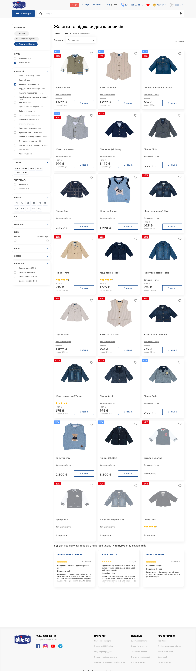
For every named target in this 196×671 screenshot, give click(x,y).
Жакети (23, 184)
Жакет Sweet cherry (70, 554)
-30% (17, 169)
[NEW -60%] (75, 128)
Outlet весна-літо (28, 277)
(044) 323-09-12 (46, 636)
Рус (115, 5)
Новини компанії (165, 652)
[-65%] (163, 190)
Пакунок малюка (139, 662)
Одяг (66, 33)
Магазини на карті (102, 641)
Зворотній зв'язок (139, 652)
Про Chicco (162, 641)
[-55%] (119, 251)
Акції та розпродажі (102, 652)
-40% (24, 169)
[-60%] (75, 251)
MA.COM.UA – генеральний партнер (110, 662)
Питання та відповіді (140, 657)
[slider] (15, 241)
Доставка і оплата (139, 641)
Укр (108, 5)
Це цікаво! (162, 657)
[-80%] (163, 498)
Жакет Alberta (155, 554)
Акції (74, 5)
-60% (39, 169)
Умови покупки (164, 662)
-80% (24, 173)
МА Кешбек (98, 5)
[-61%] (75, 313)
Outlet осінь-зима (28, 272)
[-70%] (119, 498)
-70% (17, 173)
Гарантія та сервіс (139, 646)
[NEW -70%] (163, 66)
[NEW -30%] (75, 66)
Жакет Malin (109, 554)
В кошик (84, 103)
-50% (32, 169)
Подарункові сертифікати (105, 657)
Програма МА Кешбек (103, 646)
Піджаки (24, 189)
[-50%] (119, 128)
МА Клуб (85, 5)
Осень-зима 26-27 (28, 281)
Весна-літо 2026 (27, 268)
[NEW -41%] (119, 66)
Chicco (57, 33)
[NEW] (163, 375)
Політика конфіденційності (170, 646)
